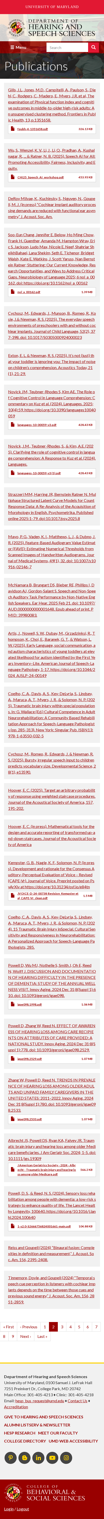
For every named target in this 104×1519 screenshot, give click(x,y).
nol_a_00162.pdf (28, 292)
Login (9, 1508)
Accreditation (16, 1406)
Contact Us (77, 1400)
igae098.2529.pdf (29, 1059)
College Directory (25, 1440)
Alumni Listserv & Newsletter (37, 1424)
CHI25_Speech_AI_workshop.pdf (40, 177)
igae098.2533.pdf (29, 1119)
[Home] (52, 27)
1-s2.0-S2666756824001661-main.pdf (44, 1226)
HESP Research (19, 1432)
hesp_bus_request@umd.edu (39, 1400)
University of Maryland (52, 7)
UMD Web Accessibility (73, 1440)
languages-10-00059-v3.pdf (37, 425)
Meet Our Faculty (58, 1432)
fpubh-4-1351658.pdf (32, 129)
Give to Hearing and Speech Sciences (43, 1416)
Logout (23, 1508)
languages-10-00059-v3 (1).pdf (39, 473)
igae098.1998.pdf (29, 1004)
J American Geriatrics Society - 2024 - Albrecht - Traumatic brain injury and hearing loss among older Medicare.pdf (46, 1169)
